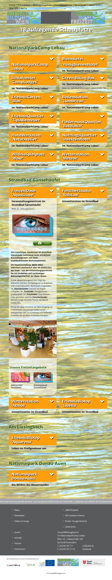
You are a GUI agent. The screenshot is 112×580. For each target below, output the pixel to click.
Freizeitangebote (63, 5)
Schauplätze (24, 5)
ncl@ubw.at (88, 545)
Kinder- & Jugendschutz (76, 521)
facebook (87, 549)
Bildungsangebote (42, 5)
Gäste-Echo (95, 5)
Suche (24, 8)
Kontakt (18, 537)
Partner (17, 543)
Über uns (13, 8)
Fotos (46, 243)
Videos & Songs (21, 521)
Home (12, 5)
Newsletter (80, 5)
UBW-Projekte (71, 510)
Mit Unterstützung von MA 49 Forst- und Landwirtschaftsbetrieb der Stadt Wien (36, 501)
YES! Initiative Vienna (74, 515)
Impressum (19, 549)
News (17, 510)
